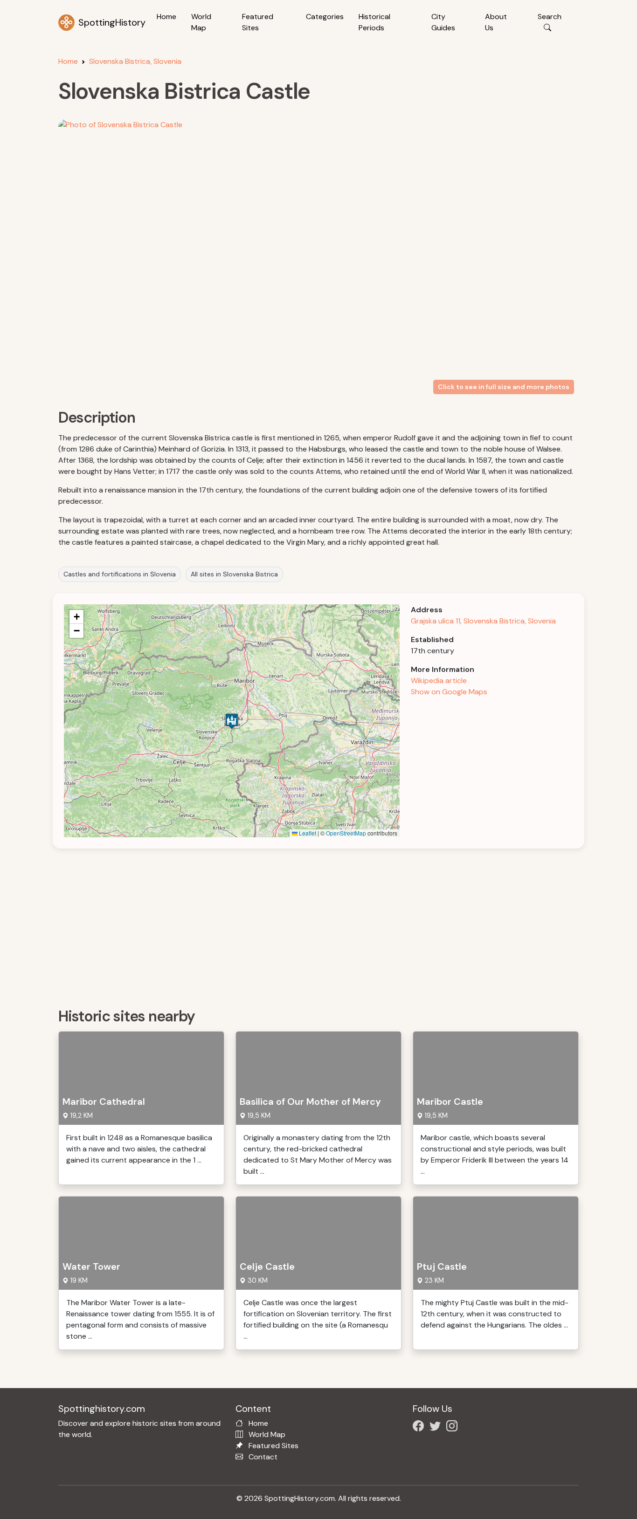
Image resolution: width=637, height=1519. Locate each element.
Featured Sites (257, 22)
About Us (496, 22)
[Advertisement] (324, 925)
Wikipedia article (439, 680)
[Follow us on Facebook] (420, 1427)
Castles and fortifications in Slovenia (119, 574)
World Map (201, 22)
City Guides (443, 22)
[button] (231, 721)
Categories (325, 16)
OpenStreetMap (346, 833)
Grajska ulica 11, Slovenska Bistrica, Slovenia (483, 621)
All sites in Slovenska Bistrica (234, 574)
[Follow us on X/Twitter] (436, 1427)
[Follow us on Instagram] (453, 1427)
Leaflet (307, 833)
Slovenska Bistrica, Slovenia (135, 61)
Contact (263, 1457)
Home (166, 16)
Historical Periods (374, 22)
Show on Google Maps (449, 692)
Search (549, 16)
